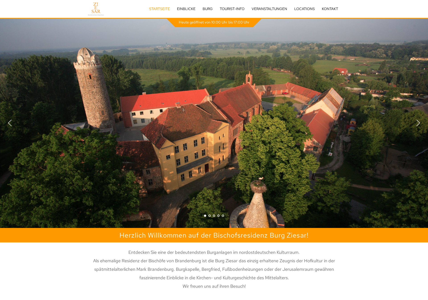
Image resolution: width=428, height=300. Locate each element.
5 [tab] (223, 216)
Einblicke (186, 8)
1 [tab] (205, 216)
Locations (304, 8)
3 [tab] (214, 216)
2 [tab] (209, 216)
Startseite (159, 8)
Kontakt (330, 8)
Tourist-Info (232, 8)
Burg (208, 8)
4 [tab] (218, 216)
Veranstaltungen (269, 8)
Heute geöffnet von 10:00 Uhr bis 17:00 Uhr (214, 22)
